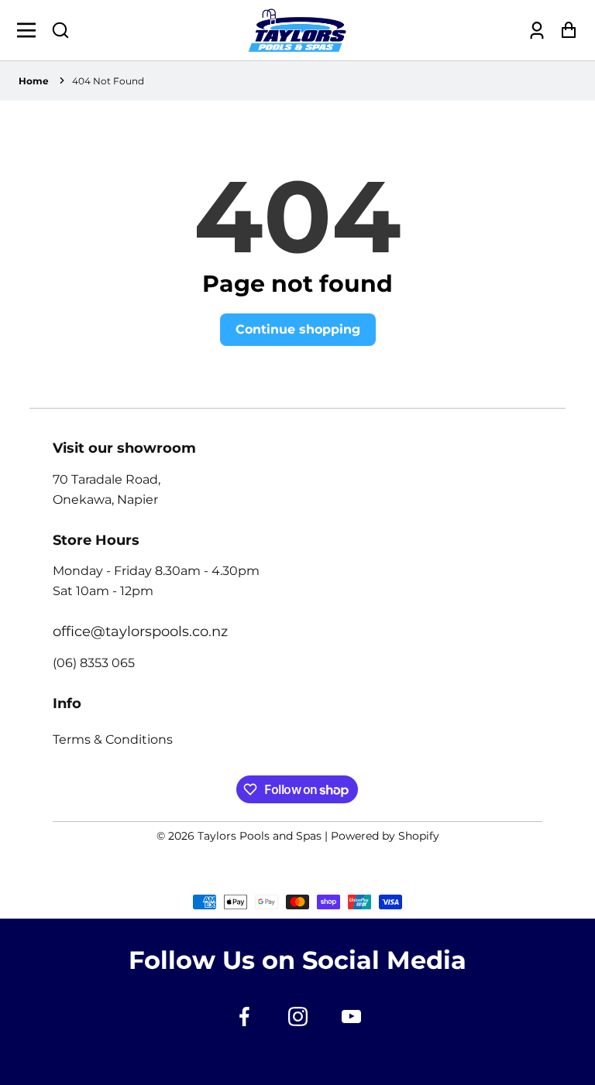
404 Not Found (108, 81)
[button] (60, 30)
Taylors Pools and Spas (260, 836)
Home (34, 81)
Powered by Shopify (385, 836)
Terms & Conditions (113, 739)
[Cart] (564, 30)
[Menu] (30, 30)
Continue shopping (298, 329)
